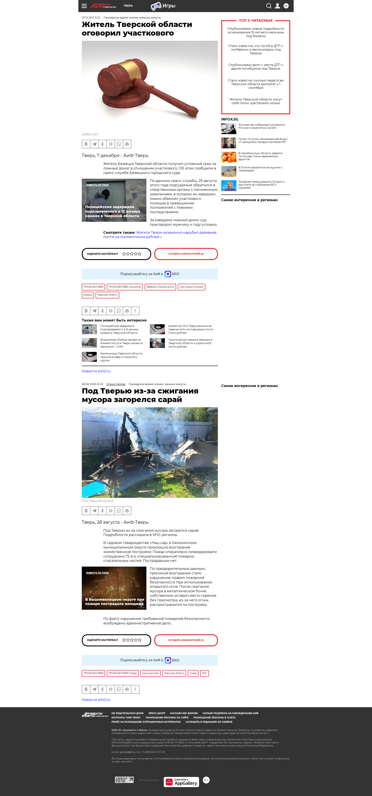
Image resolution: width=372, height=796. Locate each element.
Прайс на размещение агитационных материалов (146, 722)
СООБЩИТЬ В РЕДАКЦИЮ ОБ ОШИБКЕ (209, 722)
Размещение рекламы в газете (215, 717)
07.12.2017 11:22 (91, 17)
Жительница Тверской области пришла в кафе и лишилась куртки (121, 357)
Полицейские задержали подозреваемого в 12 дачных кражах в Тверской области (119, 329)
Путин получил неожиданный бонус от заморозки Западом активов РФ (263, 141)
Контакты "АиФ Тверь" (126, 717)
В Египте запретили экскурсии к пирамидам (260, 169)
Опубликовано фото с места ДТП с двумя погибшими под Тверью (255, 67)
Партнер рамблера (148, 780)
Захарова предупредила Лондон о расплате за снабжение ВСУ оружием (262, 184)
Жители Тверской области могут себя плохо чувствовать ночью (255, 101)
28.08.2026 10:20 (92, 384)
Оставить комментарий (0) (186, 253)
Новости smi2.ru (96, 371)
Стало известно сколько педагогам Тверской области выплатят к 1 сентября (256, 84)
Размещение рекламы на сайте (167, 717)
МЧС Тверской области (97, 500)
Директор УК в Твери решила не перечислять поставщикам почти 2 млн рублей (190, 329)
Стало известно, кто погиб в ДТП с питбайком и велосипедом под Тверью (255, 49)
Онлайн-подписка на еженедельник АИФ (231, 713)
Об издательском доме (128, 713)
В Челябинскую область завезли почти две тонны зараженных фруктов (260, 156)
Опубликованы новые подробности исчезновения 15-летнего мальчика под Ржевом (255, 32)
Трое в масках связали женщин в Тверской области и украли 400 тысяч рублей (190, 343)
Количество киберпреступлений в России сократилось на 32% (262, 126)
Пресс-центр (157, 713)
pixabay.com (90, 133)
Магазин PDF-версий (184, 713)
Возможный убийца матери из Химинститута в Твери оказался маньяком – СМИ (121, 343)
